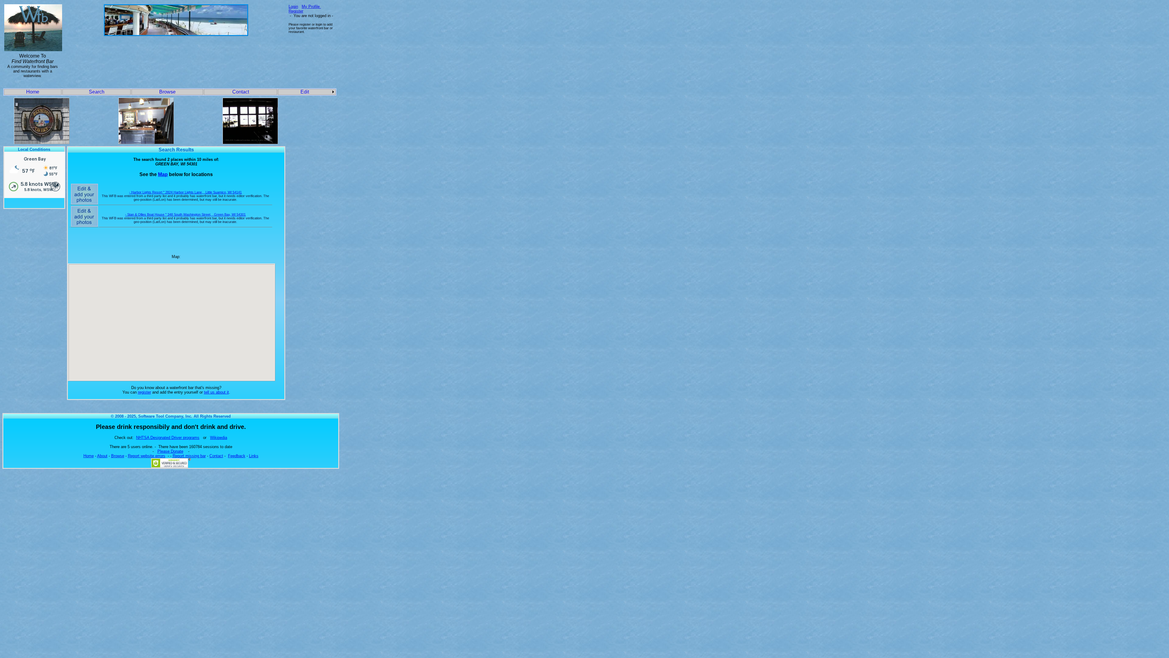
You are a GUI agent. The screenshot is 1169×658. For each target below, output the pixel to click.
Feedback (236, 456)
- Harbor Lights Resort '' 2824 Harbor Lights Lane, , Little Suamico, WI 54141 (185, 192)
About (102, 456)
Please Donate (170, 451)
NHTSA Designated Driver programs (167, 437)
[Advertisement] (176, 55)
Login (293, 6)
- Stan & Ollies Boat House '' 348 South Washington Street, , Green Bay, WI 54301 (185, 214)
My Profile (311, 6)
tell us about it (216, 392)
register (144, 392)
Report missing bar (189, 456)
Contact (240, 91)
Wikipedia (218, 437)
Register (296, 11)
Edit (304, 91)
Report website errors (146, 456)
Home (32, 91)
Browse (167, 91)
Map (163, 174)
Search (96, 91)
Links (253, 456)
